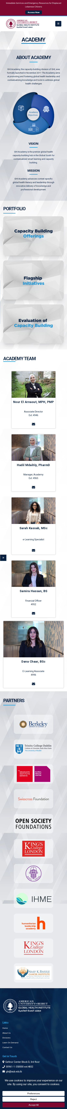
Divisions (6, 1038)
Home (5, 1028)
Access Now (34, 12)
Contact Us (7, 1047)
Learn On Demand (10, 1042)
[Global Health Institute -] (23, 23)
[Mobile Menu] (58, 23)
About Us (6, 1033)
